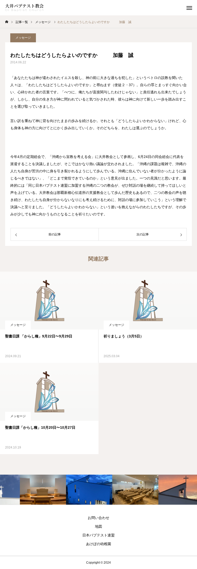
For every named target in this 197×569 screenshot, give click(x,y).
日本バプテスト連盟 (98, 535)
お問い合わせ (98, 518)
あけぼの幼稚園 (98, 544)
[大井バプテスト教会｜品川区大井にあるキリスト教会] (24, 7)
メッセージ (23, 37)
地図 (98, 526)
